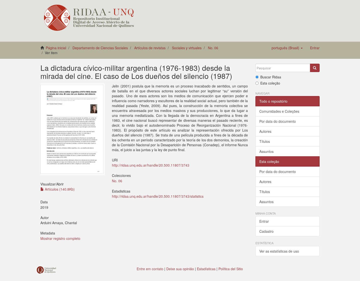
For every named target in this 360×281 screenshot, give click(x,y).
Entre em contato (150, 268)
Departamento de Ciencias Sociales (100, 47)
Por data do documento (277, 121)
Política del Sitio (230, 268)
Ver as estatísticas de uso (279, 251)
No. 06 (213, 47)
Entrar (264, 221)
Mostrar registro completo (60, 238)
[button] (287, 48)
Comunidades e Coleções (279, 111)
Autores (265, 131)
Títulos (264, 141)
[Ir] (315, 68)
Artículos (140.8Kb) (59, 189)
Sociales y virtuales (187, 47)
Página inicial (56, 47)
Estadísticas (206, 268)
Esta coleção (270, 83)
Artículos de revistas (150, 47)
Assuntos (266, 151)
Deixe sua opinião (180, 268)
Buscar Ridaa (270, 76)
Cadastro (266, 231)
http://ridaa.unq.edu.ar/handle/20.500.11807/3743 (150, 165)
